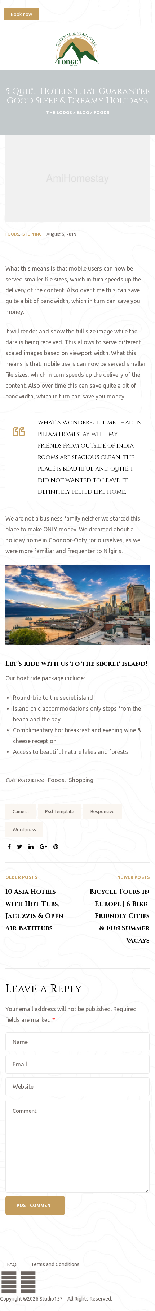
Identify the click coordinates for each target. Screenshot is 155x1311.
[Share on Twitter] (19, 846)
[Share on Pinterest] (55, 846)
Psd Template (59, 811)
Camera (21, 811)
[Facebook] (105, 13)
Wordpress (24, 829)
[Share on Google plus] (43, 846)
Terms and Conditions (55, 1264)
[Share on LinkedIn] (31, 846)
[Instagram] (128, 13)
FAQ (12, 1264)
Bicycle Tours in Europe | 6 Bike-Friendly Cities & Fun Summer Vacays (114, 910)
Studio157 (51, 1299)
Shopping (32, 234)
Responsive (102, 811)
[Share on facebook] (9, 846)
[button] (21, 14)
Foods (12, 234)
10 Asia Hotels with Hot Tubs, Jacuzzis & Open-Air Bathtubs (41, 910)
